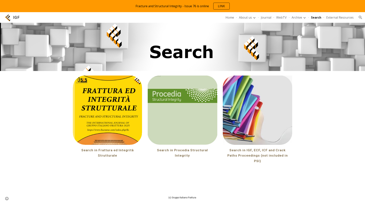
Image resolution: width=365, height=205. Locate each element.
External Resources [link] (340, 17)
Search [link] (316, 17)
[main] (107, 153)
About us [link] (245, 17)
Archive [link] (297, 17)
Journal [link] (266, 17)
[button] (360, 17)
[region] (182, 6)
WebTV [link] (281, 17)
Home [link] (229, 17)
